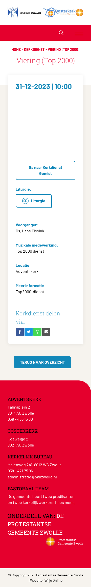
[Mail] (46, 332)
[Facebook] (20, 332)
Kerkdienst (34, 49)
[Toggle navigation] (79, 33)
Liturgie (38, 200)
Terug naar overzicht (42, 362)
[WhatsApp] (37, 332)
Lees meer (64, 502)
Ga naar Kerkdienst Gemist (45, 170)
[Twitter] (29, 332)
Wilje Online (53, 580)
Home (16, 49)
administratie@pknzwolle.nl (32, 476)
